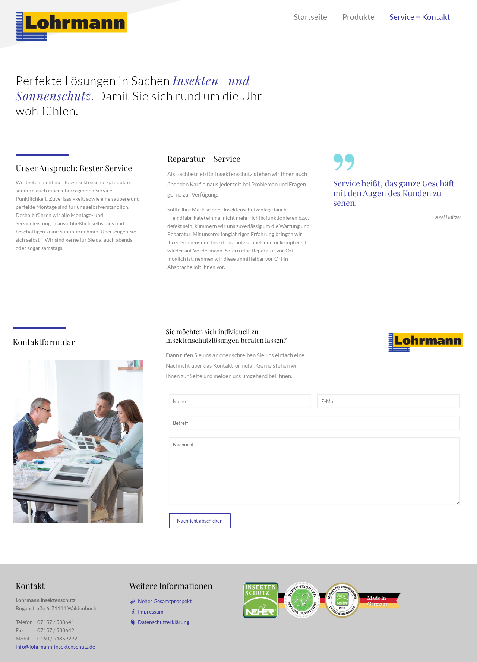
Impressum (151, 611)
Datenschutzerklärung (163, 622)
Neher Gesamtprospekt (165, 601)
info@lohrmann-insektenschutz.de (55, 646)
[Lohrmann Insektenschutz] (71, 26)
